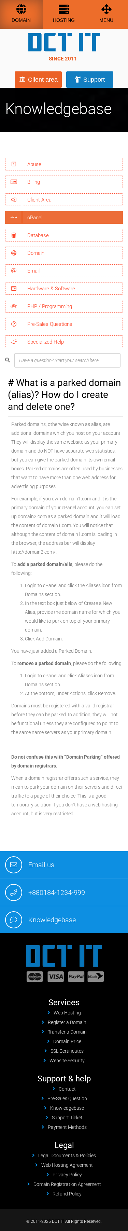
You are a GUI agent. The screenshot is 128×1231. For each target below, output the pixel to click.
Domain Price (67, 1041)
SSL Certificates (67, 1051)
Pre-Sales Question (67, 1098)
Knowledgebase (52, 920)
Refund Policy (67, 1194)
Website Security (67, 1060)
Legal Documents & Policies (67, 1155)
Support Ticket (67, 1117)
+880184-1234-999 (56, 892)
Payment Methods (67, 1127)
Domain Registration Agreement (67, 1184)
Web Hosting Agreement (67, 1165)
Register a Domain (67, 1022)
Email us (41, 865)
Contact (67, 1089)
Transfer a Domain (67, 1032)
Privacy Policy (67, 1174)
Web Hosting (67, 1012)
